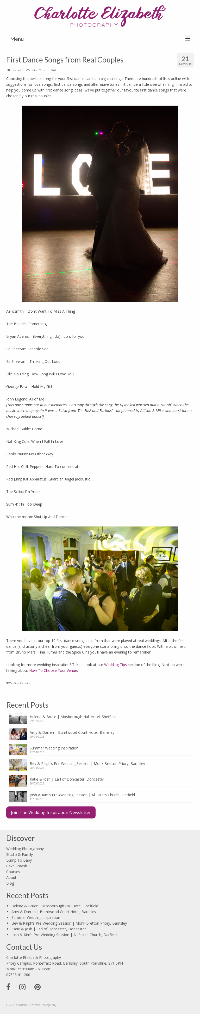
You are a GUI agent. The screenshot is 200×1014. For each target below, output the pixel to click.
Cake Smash (16, 865)
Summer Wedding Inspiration (54, 748)
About (11, 877)
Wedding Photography (25, 848)
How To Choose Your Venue (53, 670)
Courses (13, 871)
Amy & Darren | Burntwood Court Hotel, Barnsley (72, 732)
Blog (10, 883)
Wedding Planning (19, 683)
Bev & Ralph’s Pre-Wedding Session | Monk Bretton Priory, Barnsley (87, 763)
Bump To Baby (19, 860)
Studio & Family (19, 854)
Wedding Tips (35, 70)
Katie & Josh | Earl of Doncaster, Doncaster (67, 779)
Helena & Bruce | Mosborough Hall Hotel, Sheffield (73, 716)
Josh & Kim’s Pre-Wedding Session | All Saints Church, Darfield (82, 794)
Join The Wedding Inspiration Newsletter (51, 812)
